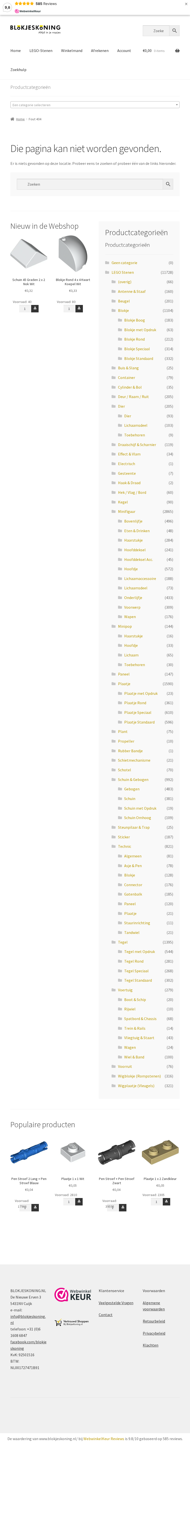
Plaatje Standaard (139, 722)
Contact (106, 1314)
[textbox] (95, 104)
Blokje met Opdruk (140, 329)
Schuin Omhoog (137, 817)
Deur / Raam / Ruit (133, 396)
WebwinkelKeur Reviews (103, 1438)
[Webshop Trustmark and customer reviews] (72, 1295)
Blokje (123, 310)
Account (124, 50)
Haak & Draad (129, 482)
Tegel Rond (133, 961)
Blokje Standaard (138, 358)
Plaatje (124, 683)
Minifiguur (126, 511)
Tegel (123, 942)
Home (15, 50)
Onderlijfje (133, 597)
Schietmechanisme (134, 760)
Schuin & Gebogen (133, 779)
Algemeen (133, 855)
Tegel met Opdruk (139, 951)
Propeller (126, 741)
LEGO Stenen (123, 272)
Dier (121, 406)
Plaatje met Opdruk (141, 693)
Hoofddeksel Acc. (138, 559)
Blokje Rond (134, 339)
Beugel (124, 301)
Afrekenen (100, 50)
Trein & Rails (134, 1028)
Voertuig (125, 989)
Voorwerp (132, 607)
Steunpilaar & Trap (134, 827)
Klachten (150, 1345)
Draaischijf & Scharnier (137, 444)
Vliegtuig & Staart (139, 1037)
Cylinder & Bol (130, 387)
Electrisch (126, 463)
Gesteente (127, 473)
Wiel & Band (134, 1056)
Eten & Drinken (137, 530)
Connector (133, 884)
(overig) (124, 281)
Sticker (124, 836)
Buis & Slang (128, 367)
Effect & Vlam (129, 453)
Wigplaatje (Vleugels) (136, 1085)
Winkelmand (71, 50)
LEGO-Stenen (40, 50)
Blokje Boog (134, 320)
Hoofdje (131, 568)
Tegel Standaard (138, 980)
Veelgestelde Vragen (116, 1302)
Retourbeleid (154, 1321)
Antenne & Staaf (132, 291)
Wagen (130, 1047)
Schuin (129, 798)
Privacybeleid (154, 1333)
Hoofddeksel (135, 549)
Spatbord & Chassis (140, 1018)
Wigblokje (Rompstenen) (139, 1076)
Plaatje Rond (135, 702)
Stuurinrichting (137, 922)
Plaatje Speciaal (137, 712)
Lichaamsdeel (135, 425)
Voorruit (125, 1066)
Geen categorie (124, 262)
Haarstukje (133, 540)
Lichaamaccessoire (140, 578)
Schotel (124, 769)
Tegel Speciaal (136, 970)
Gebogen (132, 788)
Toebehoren (134, 434)
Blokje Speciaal (137, 348)
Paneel (124, 674)
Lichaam (131, 654)
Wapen (130, 616)
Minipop (125, 626)
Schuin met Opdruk (140, 808)
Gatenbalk (133, 894)
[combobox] (95, 104)
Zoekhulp (18, 69)
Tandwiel (132, 932)
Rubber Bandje (130, 750)
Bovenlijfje (133, 521)
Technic (124, 846)
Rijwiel (130, 1008)
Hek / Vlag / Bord (132, 492)
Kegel (123, 502)
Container (126, 377)
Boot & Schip (135, 999)
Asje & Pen (133, 865)
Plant (123, 731)
